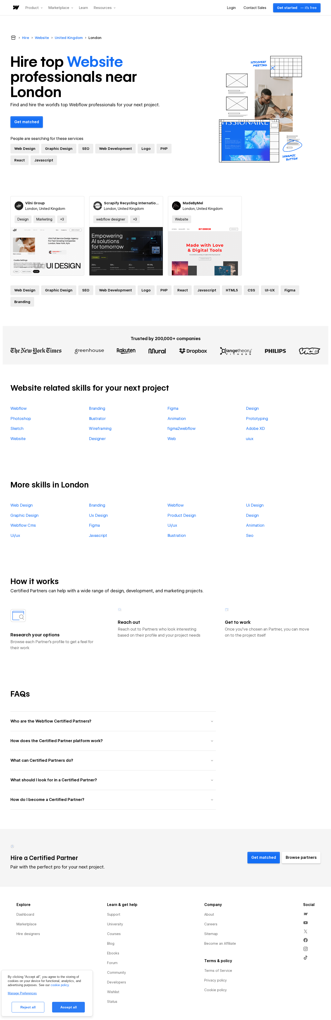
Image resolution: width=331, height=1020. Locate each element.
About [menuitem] (209, 914)
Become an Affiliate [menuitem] (220, 943)
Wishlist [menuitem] (113, 992)
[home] (16, 8)
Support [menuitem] (113, 914)
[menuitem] (305, 914)
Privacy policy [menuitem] (215, 980)
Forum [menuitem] (112, 963)
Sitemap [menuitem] (211, 934)
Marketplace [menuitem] (26, 924)
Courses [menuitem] (114, 934)
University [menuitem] (115, 924)
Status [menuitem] (112, 1002)
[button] (34, 7)
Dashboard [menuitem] (25, 914)
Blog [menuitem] (110, 943)
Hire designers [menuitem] (28, 934)
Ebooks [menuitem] (113, 953)
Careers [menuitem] (210, 924)
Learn (83, 8)
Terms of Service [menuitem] (218, 971)
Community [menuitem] (116, 972)
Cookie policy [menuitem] (215, 990)
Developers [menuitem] (116, 982)
